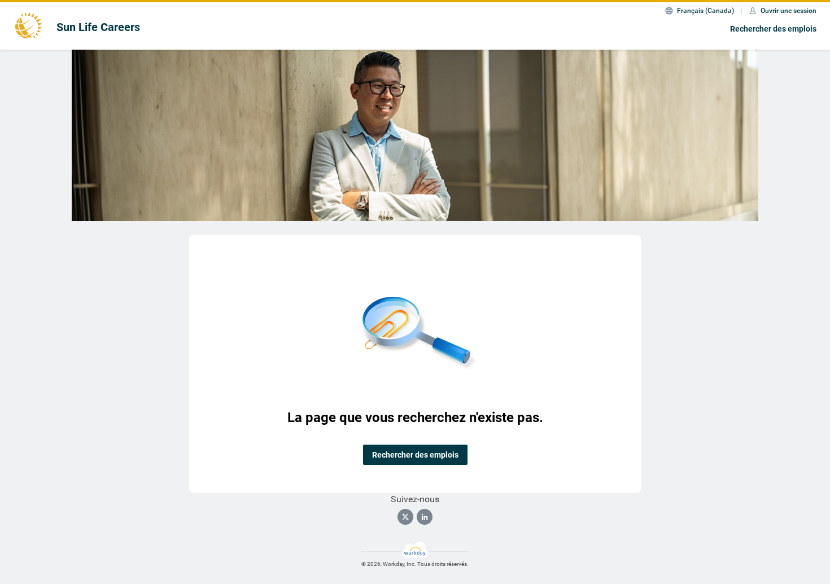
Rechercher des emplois (773, 28)
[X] (405, 517)
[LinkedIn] (425, 517)
